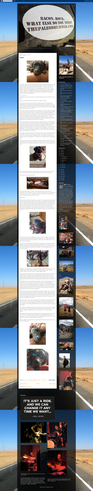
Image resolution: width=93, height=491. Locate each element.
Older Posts (52, 383)
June (63, 165)
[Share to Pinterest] (54, 380)
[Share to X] (51, 380)
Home (38, 383)
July (63, 163)
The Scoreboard (63, 99)
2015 (62, 171)
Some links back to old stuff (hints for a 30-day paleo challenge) (65, 144)
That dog (62, 102)
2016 (62, 169)
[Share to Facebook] (53, 380)
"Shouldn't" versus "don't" (65, 108)
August (63, 160)
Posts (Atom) (28, 386)
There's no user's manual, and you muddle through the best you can (66, 120)
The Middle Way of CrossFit (65, 133)
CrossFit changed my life (65, 83)
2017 (62, 155)
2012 (62, 176)
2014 (62, 173)
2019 (62, 151)
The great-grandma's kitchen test (66, 106)
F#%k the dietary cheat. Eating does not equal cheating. (66, 129)
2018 (62, 153)
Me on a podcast (63, 136)
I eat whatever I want (64, 113)
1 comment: (44, 379)
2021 (62, 150)
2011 (62, 178)
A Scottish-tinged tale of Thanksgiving (65, 131)
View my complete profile (64, 211)
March (63, 167)
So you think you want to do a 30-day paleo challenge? (66, 96)
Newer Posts (23, 383)
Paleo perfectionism (64, 125)
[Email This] (49, 380)
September (64, 158)
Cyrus (22, 57)
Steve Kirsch (68, 184)
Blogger (51, 487)
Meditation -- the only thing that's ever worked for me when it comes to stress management (66, 110)
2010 (62, 179)
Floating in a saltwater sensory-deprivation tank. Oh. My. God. (66, 86)
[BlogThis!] (50, 380)
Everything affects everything (66, 101)
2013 (62, 174)
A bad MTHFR (63, 126)
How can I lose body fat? (65, 98)
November (64, 156)
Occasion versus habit (64, 115)
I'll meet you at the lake (64, 135)
